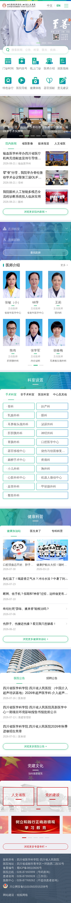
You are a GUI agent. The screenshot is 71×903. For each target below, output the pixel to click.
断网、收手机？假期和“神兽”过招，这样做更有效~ (36, 593)
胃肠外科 (14, 442)
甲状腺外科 (48, 486)
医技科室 (43, 394)
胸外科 (45, 468)
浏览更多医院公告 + (35, 746)
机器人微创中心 (51, 477)
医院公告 (19, 678)
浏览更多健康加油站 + (35, 639)
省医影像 (27, 143)
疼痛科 (45, 459)
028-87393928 (26, 876)
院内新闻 (11, 143)
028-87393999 (26, 872)
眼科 (44, 415)
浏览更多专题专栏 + (35, 846)
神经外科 (47, 433)
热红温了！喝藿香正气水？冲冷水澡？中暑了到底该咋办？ (37, 578)
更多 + (64, 265)
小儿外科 (14, 468)
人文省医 (59, 143)
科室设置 (35, 380)
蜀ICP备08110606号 (29, 867)
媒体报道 (43, 143)
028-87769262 (26, 880)
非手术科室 (27, 394)
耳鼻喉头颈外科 (18, 424)
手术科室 (11, 394)
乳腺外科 (14, 415)
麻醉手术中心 (16, 459)
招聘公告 (51, 678)
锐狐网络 (22, 894)
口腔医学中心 (50, 442)
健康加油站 (14, 531)
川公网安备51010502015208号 (28, 886)
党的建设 (52, 795)
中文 (49, 5)
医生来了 (35, 531)
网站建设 (8, 894)
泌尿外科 (47, 424)
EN (58, 5)
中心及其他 (60, 394)
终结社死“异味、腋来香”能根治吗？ (26, 608)
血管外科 (14, 486)
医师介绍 (13, 265)
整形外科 (14, 495)
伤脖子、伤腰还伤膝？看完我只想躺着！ (29, 623)
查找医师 (35, 252)
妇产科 (45, 406)
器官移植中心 (16, 450)
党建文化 (35, 767)
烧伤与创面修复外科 (54, 450)
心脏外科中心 (16, 477)
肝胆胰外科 (15, 433)
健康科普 (35, 517)
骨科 (11, 406)
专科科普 (57, 531)
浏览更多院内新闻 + (35, 211)
